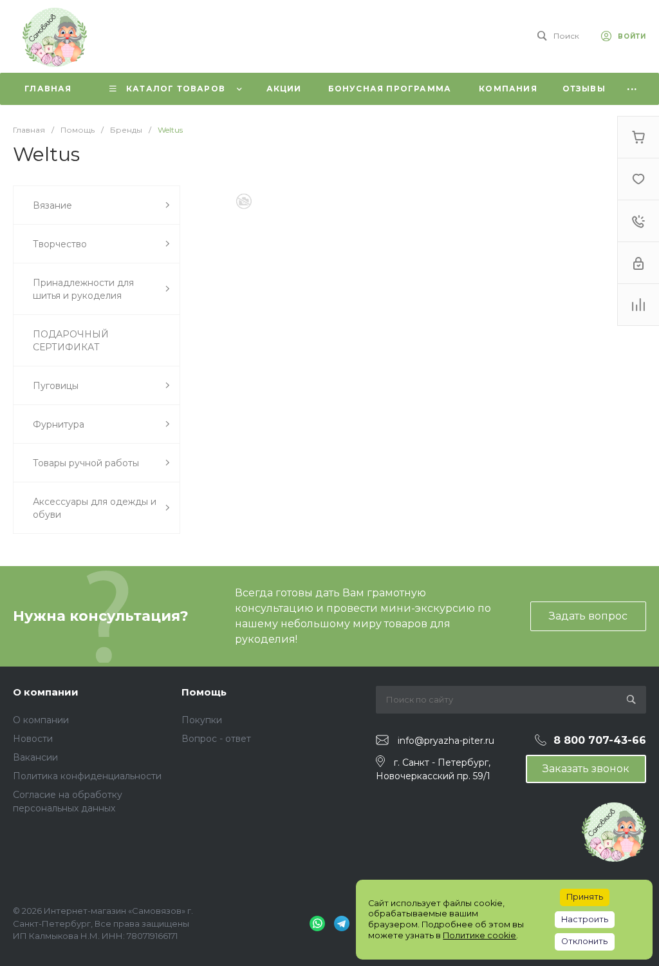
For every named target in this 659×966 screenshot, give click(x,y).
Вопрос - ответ (216, 738)
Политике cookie (479, 935)
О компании (46, 692)
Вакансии (35, 757)
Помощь (204, 692)
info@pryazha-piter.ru (446, 740)
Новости (33, 738)
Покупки (201, 720)
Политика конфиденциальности (87, 776)
